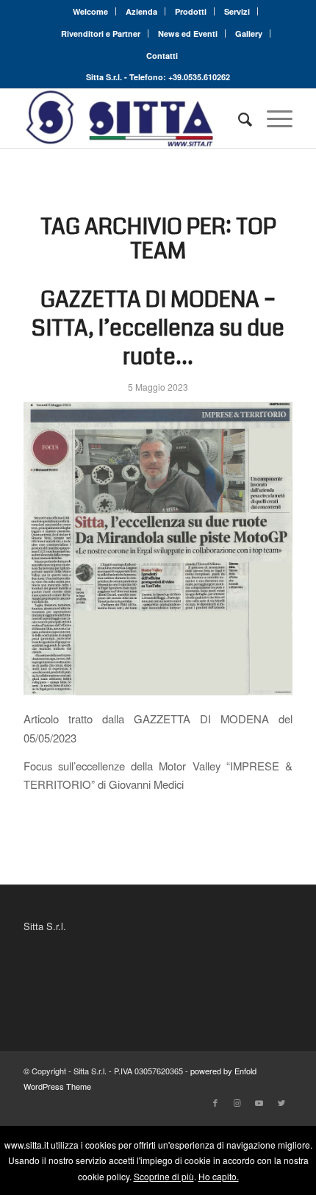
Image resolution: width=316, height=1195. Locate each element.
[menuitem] (90, 11)
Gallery (248, 33)
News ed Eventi (188, 33)
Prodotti (191, 11)
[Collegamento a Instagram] (237, 1102)
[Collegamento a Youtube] (259, 1102)
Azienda (141, 11)
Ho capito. (218, 1176)
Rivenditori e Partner (100, 33)
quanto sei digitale (4, 1133)
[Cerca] (237, 118)
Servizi (237, 11)
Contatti (162, 55)
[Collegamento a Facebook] (215, 1102)
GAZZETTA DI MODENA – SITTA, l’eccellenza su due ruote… (158, 328)
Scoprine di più (164, 1176)
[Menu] (272, 118)
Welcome (90, 11)
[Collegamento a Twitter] (281, 1102)
